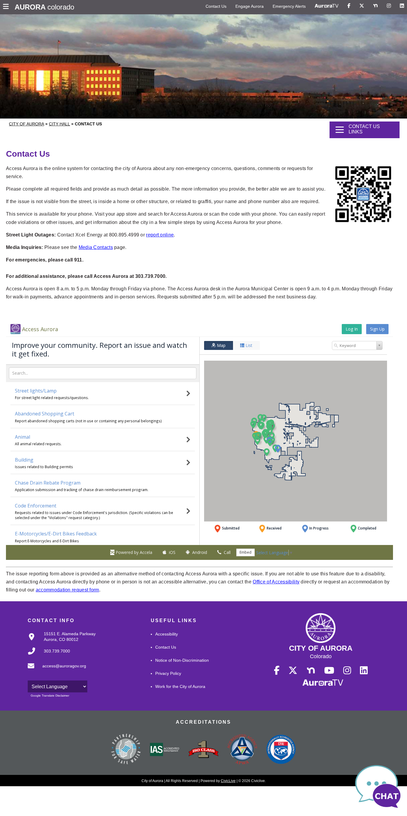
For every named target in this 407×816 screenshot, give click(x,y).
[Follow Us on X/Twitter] (361, 6)
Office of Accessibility (276, 581)
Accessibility (166, 634)
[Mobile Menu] (7, 7)
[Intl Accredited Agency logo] (281, 749)
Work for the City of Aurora (180, 686)
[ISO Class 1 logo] (203, 750)
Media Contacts (96, 247)
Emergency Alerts (289, 6)
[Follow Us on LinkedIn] (402, 6)
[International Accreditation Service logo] (165, 750)
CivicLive (228, 781)
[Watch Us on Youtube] (329, 671)
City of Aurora (26, 124)
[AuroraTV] (326, 6)
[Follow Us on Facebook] (348, 6)
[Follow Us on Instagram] (389, 6)
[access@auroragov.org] (55, 670)
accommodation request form (67, 589)
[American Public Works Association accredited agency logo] (242, 750)
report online (160, 234)
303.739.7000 (57, 651)
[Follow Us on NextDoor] (375, 6)
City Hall (59, 124)
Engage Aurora (249, 6)
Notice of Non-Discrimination (182, 660)
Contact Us (216, 6)
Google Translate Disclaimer (50, 695)
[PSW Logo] (126, 750)
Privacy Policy (168, 673)
